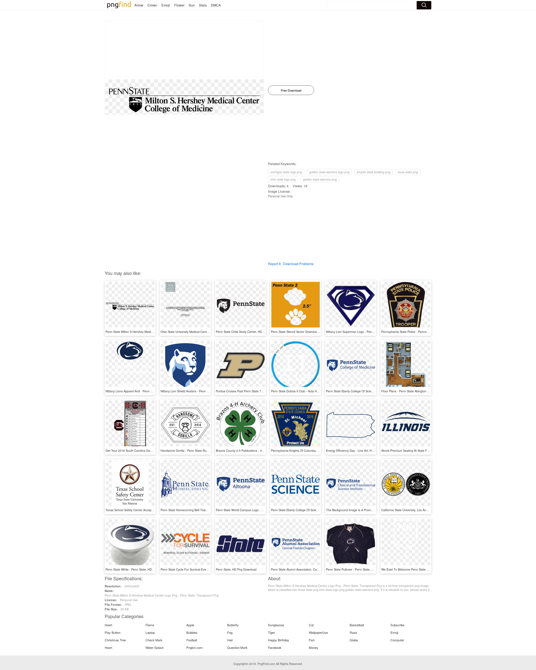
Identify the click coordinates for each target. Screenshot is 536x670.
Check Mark (154, 640)
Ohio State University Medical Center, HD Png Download (198, 332)
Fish (312, 640)
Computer (397, 640)
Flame (150, 625)
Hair (230, 640)
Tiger (271, 632)
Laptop (150, 632)
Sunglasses (276, 625)
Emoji (165, 5)
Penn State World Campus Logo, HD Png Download (250, 510)
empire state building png (373, 172)
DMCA (216, 5)
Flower (179, 5)
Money (313, 647)
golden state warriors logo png (329, 172)
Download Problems (298, 263)
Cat (311, 625)
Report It (274, 263)
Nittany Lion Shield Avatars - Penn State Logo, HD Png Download (204, 391)
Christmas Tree (115, 640)
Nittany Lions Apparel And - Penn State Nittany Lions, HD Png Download (153, 391)
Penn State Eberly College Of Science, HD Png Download (364, 391)
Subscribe (397, 625)
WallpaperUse (318, 632)
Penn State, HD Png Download (236, 569)
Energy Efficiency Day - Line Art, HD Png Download (360, 450)
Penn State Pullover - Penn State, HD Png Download (361, 569)
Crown (152, 5)
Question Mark (237, 647)
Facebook (274, 647)
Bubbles (191, 632)
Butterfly (233, 625)
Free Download (291, 90)
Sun (192, 5)
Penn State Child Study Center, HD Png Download (249, 332)
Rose (353, 632)
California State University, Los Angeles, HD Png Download (420, 510)
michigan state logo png (286, 172)
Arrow (138, 5)
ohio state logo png (283, 179)
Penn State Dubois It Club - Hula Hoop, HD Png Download (309, 391)
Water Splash (155, 647)
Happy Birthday (278, 640)
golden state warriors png (320, 179)
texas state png (408, 172)
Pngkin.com (194, 647)
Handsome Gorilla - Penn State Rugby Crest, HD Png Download (203, 450)
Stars (203, 5)
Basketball (357, 625)
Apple (190, 625)
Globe (354, 640)
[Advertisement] (184, 50)
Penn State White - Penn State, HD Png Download (139, 569)
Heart (108, 625)
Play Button (112, 632)
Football (191, 640)
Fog (229, 632)
